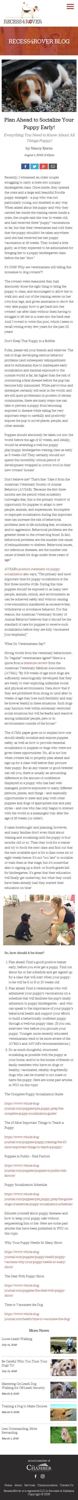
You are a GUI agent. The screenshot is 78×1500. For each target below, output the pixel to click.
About (18, 1485)
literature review (36, 663)
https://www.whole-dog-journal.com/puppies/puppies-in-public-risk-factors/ (36, 1170)
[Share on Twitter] (34, 166)
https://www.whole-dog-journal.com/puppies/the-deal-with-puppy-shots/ (35, 1290)
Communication (47, 1485)
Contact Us (66, 1485)
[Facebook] (35, 1477)
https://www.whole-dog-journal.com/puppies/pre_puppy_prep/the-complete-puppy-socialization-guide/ (34, 1108)
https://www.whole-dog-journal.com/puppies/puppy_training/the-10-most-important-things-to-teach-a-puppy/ (36, 1142)
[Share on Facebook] (25, 166)
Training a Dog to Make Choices (24, 1406)
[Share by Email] (53, 166)
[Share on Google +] (44, 166)
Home (8, 1485)
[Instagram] (43, 1477)
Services (29, 1485)
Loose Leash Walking (17, 1339)
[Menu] (70, 5)
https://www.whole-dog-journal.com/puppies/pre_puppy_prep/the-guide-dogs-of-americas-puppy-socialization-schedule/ (39, 1199)
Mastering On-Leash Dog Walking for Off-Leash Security (23, 1386)
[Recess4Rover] (22, 13)
